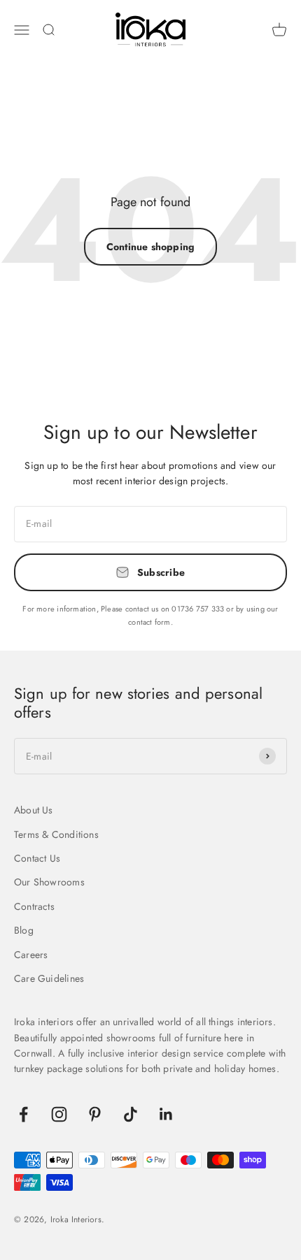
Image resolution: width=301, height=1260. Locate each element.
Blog (24, 930)
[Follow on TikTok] (130, 1114)
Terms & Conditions (56, 834)
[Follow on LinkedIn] (166, 1114)
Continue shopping (150, 247)
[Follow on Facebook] (23, 1114)
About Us (33, 810)
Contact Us (37, 858)
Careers (31, 955)
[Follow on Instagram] (59, 1114)
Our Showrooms (49, 882)
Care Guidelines (49, 978)
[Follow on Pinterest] (94, 1114)
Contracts (34, 906)
